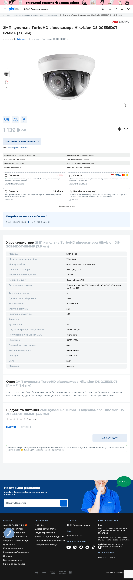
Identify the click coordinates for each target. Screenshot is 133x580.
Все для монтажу (12, 560)
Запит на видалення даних (49, 536)
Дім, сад (7, 556)
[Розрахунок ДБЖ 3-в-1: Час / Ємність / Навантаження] (66, 2)
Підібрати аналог (18, 147)
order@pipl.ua (74, 535)
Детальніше (9, 200)
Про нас (39, 525)
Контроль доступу (13, 548)
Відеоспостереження (21, 15)
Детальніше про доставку (14, 183)
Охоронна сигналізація (16, 540)
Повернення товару (46, 544)
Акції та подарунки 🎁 (15, 525)
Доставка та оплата (45, 529)
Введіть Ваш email (16, 503)
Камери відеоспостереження (45, 15)
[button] (6, 68)
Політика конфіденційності (50, 540)
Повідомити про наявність (22, 141)
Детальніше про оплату (78, 183)
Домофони (9, 544)
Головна (6, 15)
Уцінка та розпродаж (14, 564)
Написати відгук (109, 438)
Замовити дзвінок (42, 222)
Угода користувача (45, 532)
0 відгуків (21, 39)
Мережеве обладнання (16, 552)
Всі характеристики (67, 206)
